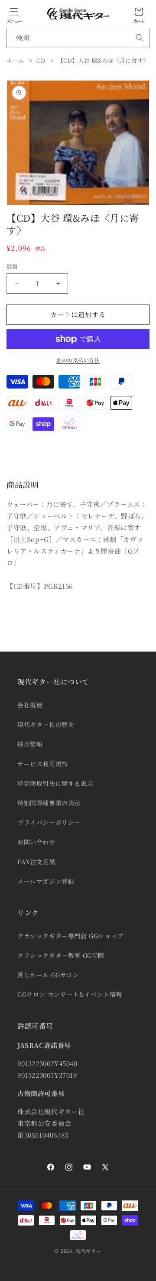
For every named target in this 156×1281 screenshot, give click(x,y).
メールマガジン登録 (45, 881)
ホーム (15, 60)
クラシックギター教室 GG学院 (60, 955)
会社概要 (29, 704)
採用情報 (29, 743)
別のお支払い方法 (78, 359)
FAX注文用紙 (36, 861)
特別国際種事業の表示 (49, 802)
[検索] (139, 37)
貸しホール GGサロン (48, 974)
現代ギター (88, 1250)
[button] (13, 11)
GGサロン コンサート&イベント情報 (69, 994)
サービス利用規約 (42, 763)
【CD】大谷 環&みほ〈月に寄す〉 (103, 60)
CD (40, 60)
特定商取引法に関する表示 (55, 783)
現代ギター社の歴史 (45, 724)
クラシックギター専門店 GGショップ (70, 935)
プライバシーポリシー (49, 822)
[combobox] (78, 38)
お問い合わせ (36, 841)
